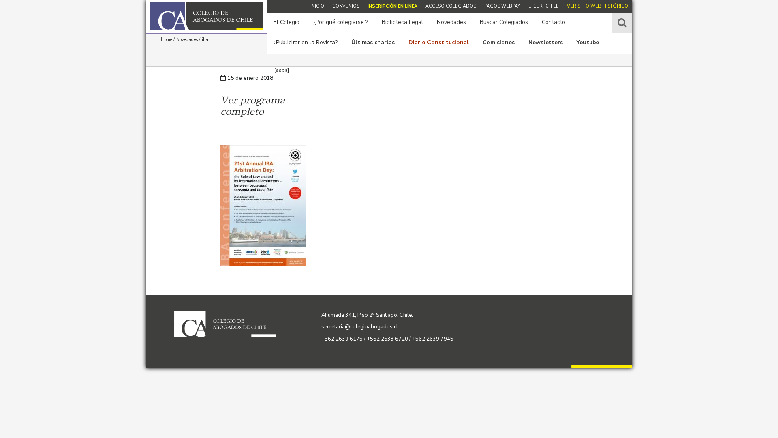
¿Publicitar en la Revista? (306, 42)
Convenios (345, 6)
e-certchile (543, 6)
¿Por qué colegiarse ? (340, 22)
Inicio (317, 6)
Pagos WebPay (502, 6)
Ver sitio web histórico (597, 6)
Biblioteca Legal (402, 22)
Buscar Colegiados (504, 22)
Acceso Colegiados (450, 6)
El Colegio (286, 22)
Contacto (553, 22)
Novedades (451, 22)
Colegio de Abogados (206, 16)
